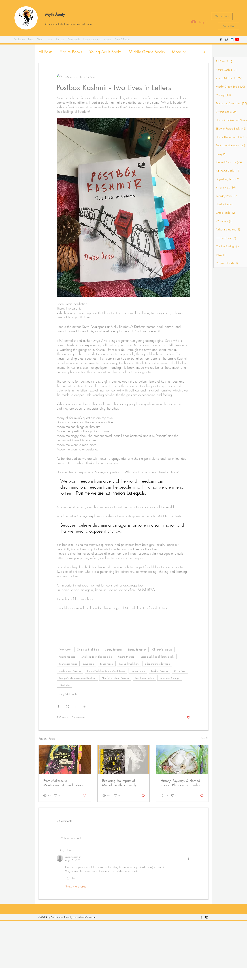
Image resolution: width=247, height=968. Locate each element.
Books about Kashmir (70, 670)
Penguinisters (106, 663)
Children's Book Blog (88, 649)
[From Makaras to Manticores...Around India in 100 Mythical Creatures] (65, 759)
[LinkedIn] (231, 39)
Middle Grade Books (147, 51)
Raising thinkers (126, 656)
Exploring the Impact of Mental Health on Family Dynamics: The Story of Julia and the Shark (122, 782)
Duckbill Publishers (129, 663)
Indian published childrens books (157, 656)
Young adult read (68, 663)
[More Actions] (188, 858)
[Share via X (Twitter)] (67, 706)
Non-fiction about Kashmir (115, 677)
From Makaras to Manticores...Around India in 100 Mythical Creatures (64, 782)
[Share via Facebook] (58, 706)
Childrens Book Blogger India (96, 656)
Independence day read (157, 663)
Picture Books (71, 51)
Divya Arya (180, 670)
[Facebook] (221, 39)
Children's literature (162, 649)
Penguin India (138, 670)
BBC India (64, 685)
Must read (88, 663)
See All (204, 738)
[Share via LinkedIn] (76, 706)
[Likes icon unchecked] (67, 878)
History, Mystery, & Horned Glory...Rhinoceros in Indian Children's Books (181, 782)
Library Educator (113, 649)
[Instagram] (226, 39)
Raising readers (67, 656)
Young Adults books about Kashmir (77, 677)
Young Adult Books (105, 51)
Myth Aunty (55, 14)
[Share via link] (85, 706)
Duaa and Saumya (170, 677)
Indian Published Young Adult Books (106, 670)
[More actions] (188, 77)
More (176, 51)
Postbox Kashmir (159, 670)
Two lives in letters (144, 677)
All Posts (45, 51)
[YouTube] (237, 39)
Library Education (137, 649)
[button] (204, 51)
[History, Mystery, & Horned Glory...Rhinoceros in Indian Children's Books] (182, 759)
